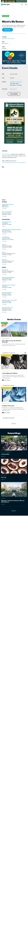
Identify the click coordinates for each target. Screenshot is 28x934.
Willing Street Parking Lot (8, 204)
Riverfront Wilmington (7, 211)
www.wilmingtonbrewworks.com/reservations (13, 162)
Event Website (14, 94)
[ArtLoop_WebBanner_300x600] (14, 123)
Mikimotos (4, 259)
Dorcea (3, 252)
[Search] (22, 4)
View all (13, 423)
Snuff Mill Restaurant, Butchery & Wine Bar (11, 229)
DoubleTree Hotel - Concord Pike (9, 300)
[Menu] (26, 4)
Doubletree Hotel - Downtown (8, 285)
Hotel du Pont (5, 269)
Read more (7, 29)
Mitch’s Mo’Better (6, 154)
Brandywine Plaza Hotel (7, 307)
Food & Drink (13, 89)
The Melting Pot (5, 237)
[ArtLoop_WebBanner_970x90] (14, 1)
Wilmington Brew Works (8, 38)
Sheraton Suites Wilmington (8, 277)
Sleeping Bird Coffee (6, 222)
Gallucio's (4, 244)
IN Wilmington (5, 4)
